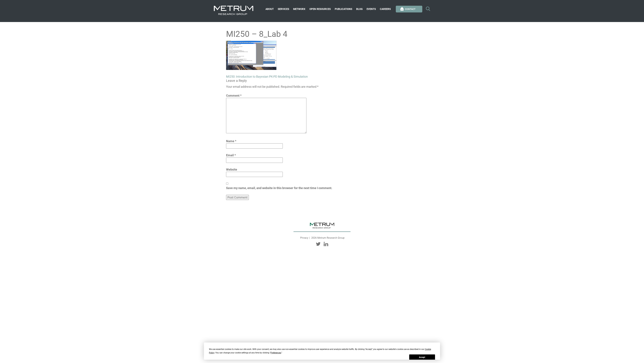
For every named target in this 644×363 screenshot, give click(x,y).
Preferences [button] (276, 353)
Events (371, 9)
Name (231, 141)
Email (231, 155)
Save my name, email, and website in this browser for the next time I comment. (279, 188)
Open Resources (320, 9)
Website (231, 169)
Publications (343, 9)
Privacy (304, 237)
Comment (233, 95)
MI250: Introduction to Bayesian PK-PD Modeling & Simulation (267, 76)
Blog (359, 9)
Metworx (299, 9)
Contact (410, 9)
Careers (385, 9)
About (269, 9)
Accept (422, 357)
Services (283, 9)
